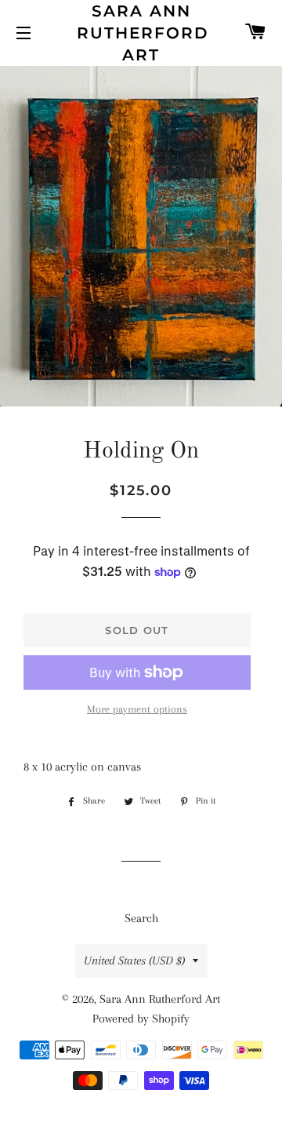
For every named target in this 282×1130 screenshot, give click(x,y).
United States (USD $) (134, 960)
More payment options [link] (137, 709)
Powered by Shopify (141, 1019)
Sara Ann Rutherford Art (141, 33)
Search (141, 918)
